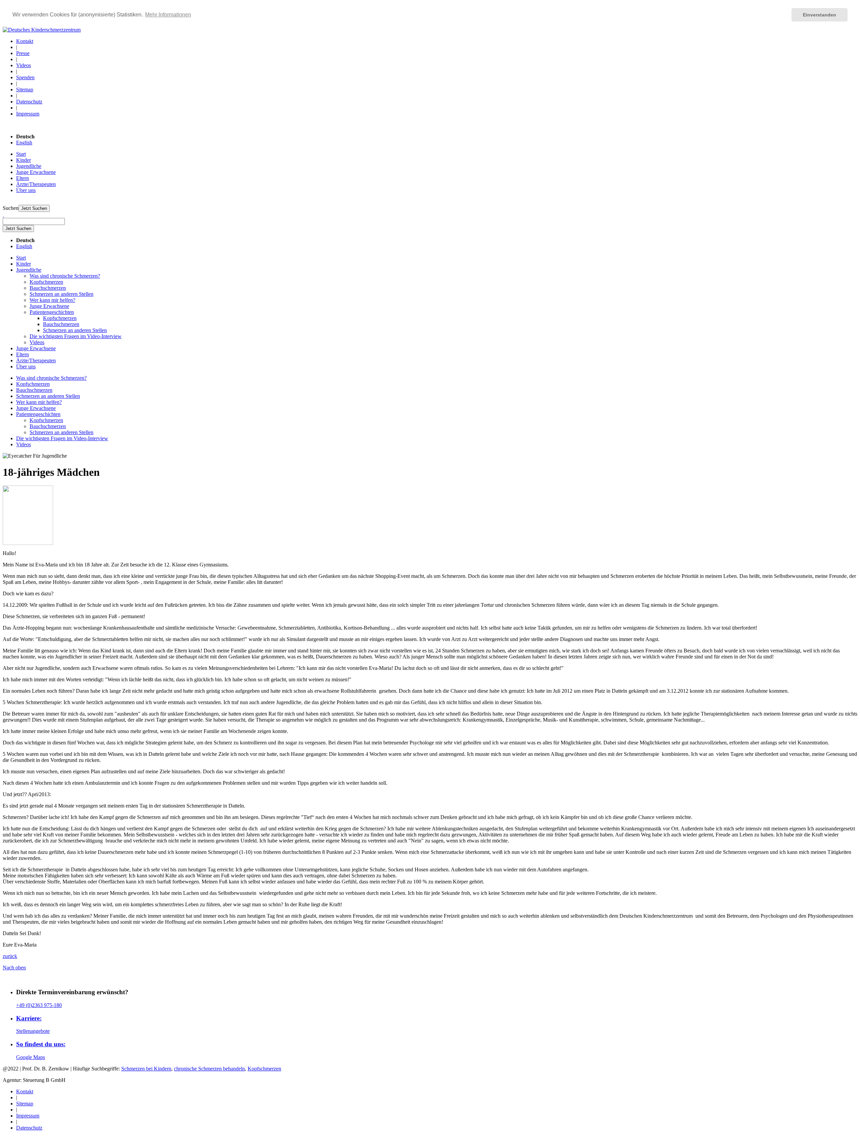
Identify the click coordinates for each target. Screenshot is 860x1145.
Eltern (22, 178)
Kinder (23, 160)
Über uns (26, 190)
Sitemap (24, 89)
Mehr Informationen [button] (168, 14)
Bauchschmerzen (48, 288)
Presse (23, 53)
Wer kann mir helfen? (52, 300)
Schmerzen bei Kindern (146, 1068)
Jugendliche (28, 166)
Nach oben (14, 967)
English (24, 142)
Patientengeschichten (52, 312)
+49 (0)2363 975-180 (39, 1005)
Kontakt (24, 41)
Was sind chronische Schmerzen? (65, 276)
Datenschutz (29, 101)
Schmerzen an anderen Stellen (61, 294)
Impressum (27, 114)
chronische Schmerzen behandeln (209, 1068)
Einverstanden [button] (819, 14)
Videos (23, 65)
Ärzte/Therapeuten (36, 184)
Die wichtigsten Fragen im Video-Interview (76, 336)
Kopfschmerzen (46, 282)
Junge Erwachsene (36, 172)
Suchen (10, 208)
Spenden (25, 77)
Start (21, 154)
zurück (10, 956)
